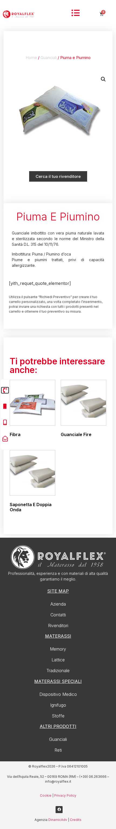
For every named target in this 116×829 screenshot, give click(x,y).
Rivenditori (58, 625)
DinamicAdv (57, 820)
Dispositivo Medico (58, 694)
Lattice (58, 659)
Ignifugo (58, 705)
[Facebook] (59, 809)
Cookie (46, 795)
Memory (58, 649)
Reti (58, 750)
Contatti (58, 614)
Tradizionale (58, 670)
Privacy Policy (65, 795)
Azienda (58, 604)
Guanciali (48, 57)
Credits (75, 820)
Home (31, 57)
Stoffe (58, 716)
